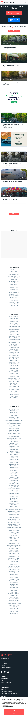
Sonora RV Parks (14, 564)
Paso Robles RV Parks (14, 363)
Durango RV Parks (14, 331)
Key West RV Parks (14, 346)
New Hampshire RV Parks (14, 511)
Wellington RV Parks (14, 600)
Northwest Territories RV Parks (14, 527)
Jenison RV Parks (14, 291)
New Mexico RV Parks (14, 514)
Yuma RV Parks (14, 397)
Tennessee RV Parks (14, 581)
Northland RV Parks (14, 525)
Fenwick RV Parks (14, 282)
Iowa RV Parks (14, 472)
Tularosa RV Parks (14, 393)
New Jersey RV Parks (14, 512)
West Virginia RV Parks (14, 605)
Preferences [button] (10, 706)
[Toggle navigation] (25, 2)
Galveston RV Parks (14, 337)
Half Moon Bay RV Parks (14, 339)
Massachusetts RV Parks (14, 488)
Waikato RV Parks (14, 595)
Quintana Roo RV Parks (14, 555)
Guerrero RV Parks (14, 461)
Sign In (2, 680)
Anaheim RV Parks (14, 318)
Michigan (14, 27)
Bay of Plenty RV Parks (14, 425)
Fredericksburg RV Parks (14, 336)
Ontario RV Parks (14, 538)
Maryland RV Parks (14, 487)
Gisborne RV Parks (14, 457)
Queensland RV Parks (14, 551)
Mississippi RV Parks (14, 495)
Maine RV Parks (14, 480)
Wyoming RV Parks (14, 608)
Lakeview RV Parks (14, 295)
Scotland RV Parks (14, 561)
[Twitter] (5, 672)
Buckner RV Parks (14, 321)
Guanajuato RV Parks (14, 459)
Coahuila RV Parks (14, 440)
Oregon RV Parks (14, 540)
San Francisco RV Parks (14, 378)
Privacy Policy (4, 660)
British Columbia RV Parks (14, 427)
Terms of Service (5, 658)
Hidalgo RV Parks (14, 465)
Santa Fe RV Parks (14, 383)
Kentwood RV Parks (14, 292)
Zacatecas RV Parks (14, 613)
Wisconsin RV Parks (14, 606)
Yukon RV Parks (14, 611)
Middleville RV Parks (14, 299)
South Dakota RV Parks (14, 569)
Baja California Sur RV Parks (14, 423)
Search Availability (15, 13)
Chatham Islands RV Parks (14, 433)
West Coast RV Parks (14, 602)
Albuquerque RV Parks (14, 316)
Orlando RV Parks (14, 360)
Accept (14, 710)
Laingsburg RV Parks (14, 294)
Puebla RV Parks (14, 547)
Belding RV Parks (14, 271)
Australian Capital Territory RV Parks (14, 420)
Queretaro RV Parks (14, 553)
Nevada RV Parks (14, 506)
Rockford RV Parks (14, 305)
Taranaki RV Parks (14, 576)
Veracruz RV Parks (14, 587)
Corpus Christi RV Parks (14, 328)
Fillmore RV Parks (14, 333)
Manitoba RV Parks (14, 483)
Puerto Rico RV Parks (14, 548)
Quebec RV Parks (14, 550)
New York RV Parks (14, 517)
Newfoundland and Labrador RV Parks (14, 509)
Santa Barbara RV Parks (14, 380)
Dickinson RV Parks (14, 329)
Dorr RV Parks (14, 279)
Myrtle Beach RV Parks (14, 352)
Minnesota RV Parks (14, 493)
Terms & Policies (5, 663)
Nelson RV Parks (14, 504)
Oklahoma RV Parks (14, 537)
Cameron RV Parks (14, 324)
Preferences (14, 716)
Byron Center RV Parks (14, 274)
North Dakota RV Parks (14, 521)
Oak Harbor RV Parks (14, 357)
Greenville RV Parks (14, 286)
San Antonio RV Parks (14, 375)
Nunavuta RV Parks (14, 532)
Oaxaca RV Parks (14, 534)
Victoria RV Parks (14, 590)
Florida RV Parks (14, 454)
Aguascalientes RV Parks (14, 409)
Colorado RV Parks (14, 443)
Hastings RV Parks (14, 287)
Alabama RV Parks (14, 410)
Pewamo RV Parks (14, 303)
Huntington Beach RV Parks (14, 342)
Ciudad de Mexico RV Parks (14, 438)
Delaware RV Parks (14, 446)
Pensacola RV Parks (14, 365)
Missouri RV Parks (14, 496)
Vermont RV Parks (14, 589)
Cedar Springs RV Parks (14, 276)
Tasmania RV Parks (14, 579)
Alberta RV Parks (14, 414)
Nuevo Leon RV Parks (14, 530)
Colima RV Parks (14, 441)
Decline (14, 713)
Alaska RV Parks (14, 412)
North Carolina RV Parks (14, 519)
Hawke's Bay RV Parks (14, 464)
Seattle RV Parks (14, 384)
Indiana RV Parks (14, 470)
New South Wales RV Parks (14, 516)
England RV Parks (14, 451)
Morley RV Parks (14, 300)
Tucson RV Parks (14, 391)
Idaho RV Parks (14, 467)
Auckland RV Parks (14, 418)
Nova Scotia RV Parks (14, 529)
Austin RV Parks (14, 320)
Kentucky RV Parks (14, 477)
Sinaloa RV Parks (14, 563)
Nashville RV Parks (14, 302)
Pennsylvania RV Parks (14, 543)
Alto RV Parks (14, 269)
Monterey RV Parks (14, 350)
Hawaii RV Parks (14, 462)
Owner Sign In (4, 689)
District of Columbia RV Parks (14, 448)
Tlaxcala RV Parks (14, 584)
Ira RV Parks (14, 344)
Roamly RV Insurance (6, 682)
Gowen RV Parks (14, 284)
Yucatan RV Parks (14, 610)
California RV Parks (14, 428)
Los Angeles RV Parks (14, 347)
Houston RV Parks (14, 341)
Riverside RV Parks (14, 371)
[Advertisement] (14, 634)
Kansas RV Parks (14, 475)
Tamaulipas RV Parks (14, 574)
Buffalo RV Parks (14, 323)
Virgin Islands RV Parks (14, 594)
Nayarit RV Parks (14, 501)
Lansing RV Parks (14, 297)
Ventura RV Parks (14, 396)
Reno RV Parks (14, 370)
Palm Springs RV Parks (14, 362)
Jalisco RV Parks (14, 474)
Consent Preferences (6, 667)
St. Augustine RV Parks (14, 386)
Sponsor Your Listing (14, 30)
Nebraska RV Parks (14, 503)
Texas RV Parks (14, 582)
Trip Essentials (4, 684)
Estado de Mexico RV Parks (14, 453)
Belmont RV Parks (14, 273)
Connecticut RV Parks (14, 444)
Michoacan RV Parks (14, 491)
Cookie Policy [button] (5, 705)
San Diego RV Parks (14, 376)
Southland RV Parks (14, 571)
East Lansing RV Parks (14, 281)
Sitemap (3, 665)
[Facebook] (2, 672)
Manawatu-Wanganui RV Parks (14, 482)
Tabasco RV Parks (14, 572)
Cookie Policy (4, 662)
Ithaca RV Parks (14, 289)
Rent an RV (15, 20)
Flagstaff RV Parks (14, 334)
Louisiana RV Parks (14, 478)
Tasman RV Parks (14, 577)
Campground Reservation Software (9, 693)
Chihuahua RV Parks (14, 436)
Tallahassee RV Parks (14, 389)
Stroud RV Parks (14, 388)
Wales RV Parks (14, 597)
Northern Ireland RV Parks (14, 522)
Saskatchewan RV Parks (14, 559)
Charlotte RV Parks (14, 278)
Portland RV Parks (14, 368)
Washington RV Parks (14, 598)
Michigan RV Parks (14, 490)
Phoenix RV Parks (14, 367)
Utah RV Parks (14, 585)
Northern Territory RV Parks (14, 524)
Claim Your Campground (6, 691)
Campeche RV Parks (14, 430)
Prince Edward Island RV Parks (14, 545)
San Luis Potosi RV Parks (14, 558)
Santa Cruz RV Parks (14, 381)
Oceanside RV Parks (14, 359)
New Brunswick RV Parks (14, 508)
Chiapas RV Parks (14, 435)
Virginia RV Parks (14, 592)
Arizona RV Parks (14, 415)
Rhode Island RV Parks (14, 556)
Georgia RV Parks (14, 456)
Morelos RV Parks (14, 500)
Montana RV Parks (14, 498)
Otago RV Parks (14, 542)
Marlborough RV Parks (14, 485)
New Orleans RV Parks (14, 355)
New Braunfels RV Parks (14, 354)
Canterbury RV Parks (14, 431)
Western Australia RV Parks (14, 603)
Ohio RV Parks (14, 535)
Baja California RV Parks (14, 422)
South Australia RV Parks (14, 566)
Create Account (4, 678)
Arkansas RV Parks (14, 417)
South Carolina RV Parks (14, 568)
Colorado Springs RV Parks (14, 326)
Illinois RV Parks (14, 469)
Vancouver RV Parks (14, 394)
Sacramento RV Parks (14, 373)
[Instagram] (8, 672)
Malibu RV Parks (14, 349)
